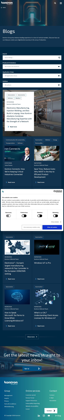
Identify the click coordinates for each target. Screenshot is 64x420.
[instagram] (44, 415)
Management (8, 395)
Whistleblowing (9, 406)
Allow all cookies (52, 227)
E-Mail (51, 398)
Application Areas (8, 72)
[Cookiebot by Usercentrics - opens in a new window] (55, 191)
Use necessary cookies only (32, 227)
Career (28, 409)
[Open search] (55, 3)
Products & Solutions (9, 63)
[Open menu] (61, 3)
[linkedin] (39, 415)
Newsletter (53, 400)
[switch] (24, 215)
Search (5, 54)
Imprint (6, 398)
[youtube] (49, 415)
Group (7, 391)
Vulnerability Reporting (33, 403)
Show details (55, 222)
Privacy (6, 401)
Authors (5, 81)
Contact (52, 395)
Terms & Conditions (10, 404)
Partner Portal (30, 398)
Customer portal (31, 395)
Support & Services (31, 400)
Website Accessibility (32, 406)
